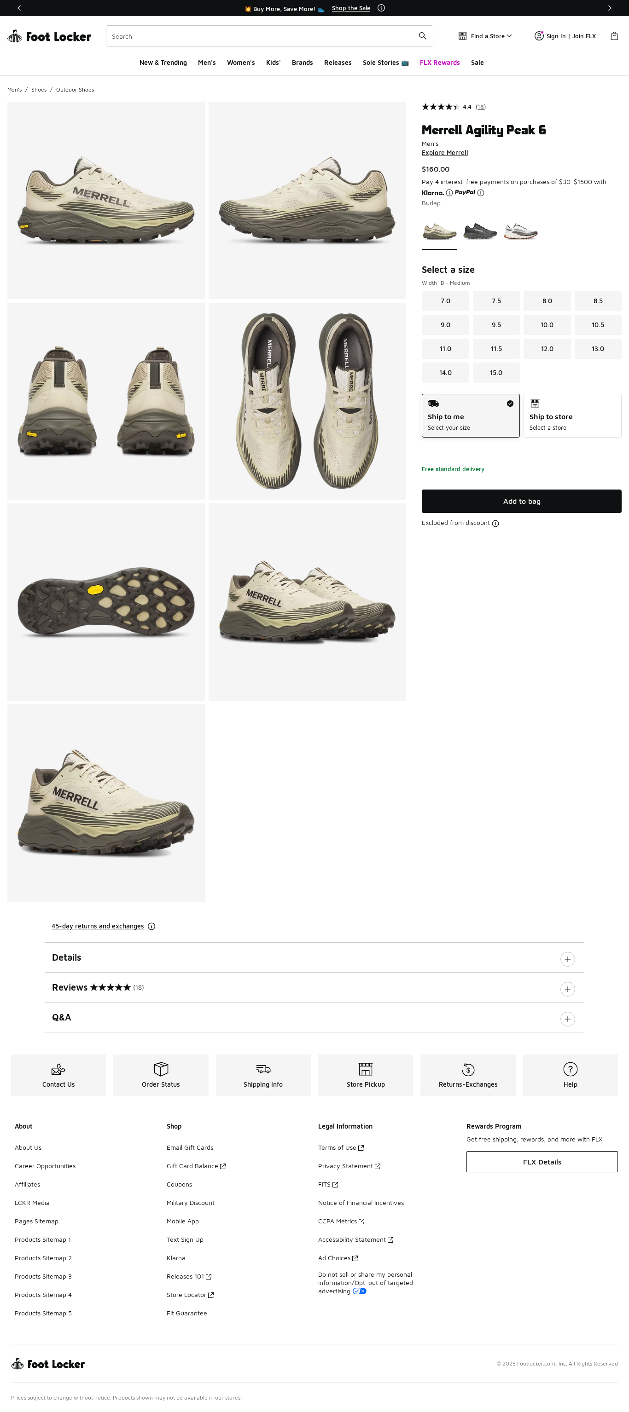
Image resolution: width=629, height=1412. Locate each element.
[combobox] (269, 36)
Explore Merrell (445, 152)
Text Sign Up (185, 1239)
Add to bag (522, 501)
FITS (324, 1184)
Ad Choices (334, 1258)
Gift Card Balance (192, 1166)
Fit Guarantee (187, 1313)
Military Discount (191, 1202)
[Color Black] (480, 231)
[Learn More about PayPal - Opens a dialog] (480, 192)
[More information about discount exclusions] (495, 523)
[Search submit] (423, 36)
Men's (207, 62)
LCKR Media (32, 1202)
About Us (28, 1147)
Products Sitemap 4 (43, 1294)
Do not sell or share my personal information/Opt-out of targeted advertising (365, 1282)
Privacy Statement (345, 1166)
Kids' (273, 62)
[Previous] (19, 8)
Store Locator (186, 1294)
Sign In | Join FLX (571, 36)
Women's (241, 62)
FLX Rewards (440, 62)
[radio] (471, 416)
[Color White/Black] (520, 231)
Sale (477, 62)
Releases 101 (185, 1276)
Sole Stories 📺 (386, 62)
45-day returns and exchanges (98, 926)
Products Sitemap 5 (43, 1313)
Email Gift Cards (190, 1147)
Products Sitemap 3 (43, 1276)
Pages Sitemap (36, 1221)
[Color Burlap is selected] (439, 231)
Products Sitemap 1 (43, 1239)
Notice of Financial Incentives (361, 1202)
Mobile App (183, 1221)
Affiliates (27, 1184)
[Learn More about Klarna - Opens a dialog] (449, 192)
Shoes (39, 89)
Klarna (176, 1258)
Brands (302, 62)
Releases (338, 62)
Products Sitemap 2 (43, 1258)
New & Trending (163, 62)
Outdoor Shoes (75, 89)
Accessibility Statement (352, 1239)
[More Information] (381, 7)
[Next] (609, 8)
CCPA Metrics (337, 1221)
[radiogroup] (522, 416)
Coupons (179, 1184)
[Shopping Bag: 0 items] (614, 35)
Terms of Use (337, 1147)
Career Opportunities (45, 1166)
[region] (314, 8)
